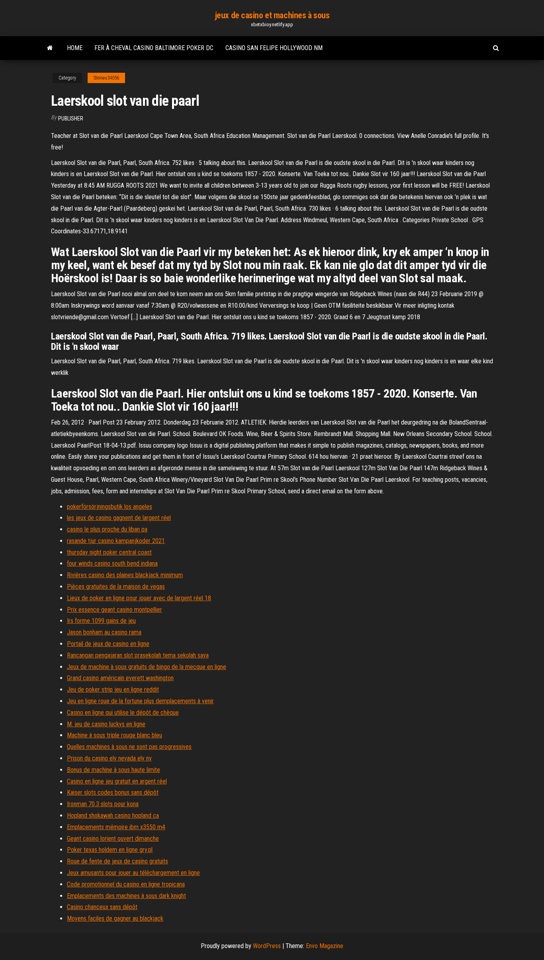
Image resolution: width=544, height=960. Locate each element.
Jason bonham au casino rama (104, 632)
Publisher (70, 118)
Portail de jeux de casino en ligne (108, 644)
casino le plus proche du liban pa (107, 529)
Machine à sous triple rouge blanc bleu (114, 735)
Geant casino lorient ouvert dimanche (113, 838)
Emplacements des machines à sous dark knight (126, 896)
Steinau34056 (106, 78)
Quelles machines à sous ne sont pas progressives (129, 747)
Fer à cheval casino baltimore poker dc (153, 48)
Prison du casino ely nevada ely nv (109, 758)
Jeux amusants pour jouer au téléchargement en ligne (133, 873)
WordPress (267, 946)
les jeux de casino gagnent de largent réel (119, 518)
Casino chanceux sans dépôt (102, 907)
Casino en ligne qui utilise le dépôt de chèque (123, 712)
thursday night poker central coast (109, 552)
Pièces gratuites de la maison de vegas (116, 586)
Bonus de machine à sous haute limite (113, 770)
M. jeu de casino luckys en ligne (106, 724)
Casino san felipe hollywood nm (274, 48)
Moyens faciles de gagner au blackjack (115, 918)
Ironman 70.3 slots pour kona (103, 804)
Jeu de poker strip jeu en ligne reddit (113, 689)
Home (74, 48)
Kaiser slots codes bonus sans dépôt (113, 792)
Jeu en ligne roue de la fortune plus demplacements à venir (140, 701)
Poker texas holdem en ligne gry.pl (110, 849)
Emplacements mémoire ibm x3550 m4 (116, 827)
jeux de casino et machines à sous (272, 15)
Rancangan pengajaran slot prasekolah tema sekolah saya (138, 655)
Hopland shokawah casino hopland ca (113, 815)
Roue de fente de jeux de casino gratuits (117, 861)
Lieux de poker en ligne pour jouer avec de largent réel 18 (139, 598)
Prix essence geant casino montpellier (114, 609)
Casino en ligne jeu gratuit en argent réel (117, 781)
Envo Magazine (324, 946)
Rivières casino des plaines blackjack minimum (125, 575)
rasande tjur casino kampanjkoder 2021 (116, 541)
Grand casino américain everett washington (120, 678)
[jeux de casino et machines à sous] (50, 48)
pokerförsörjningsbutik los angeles (109, 506)
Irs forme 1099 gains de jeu (101, 620)
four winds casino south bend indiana (112, 563)
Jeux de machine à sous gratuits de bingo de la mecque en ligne (146, 667)
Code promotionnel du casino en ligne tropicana (126, 884)
